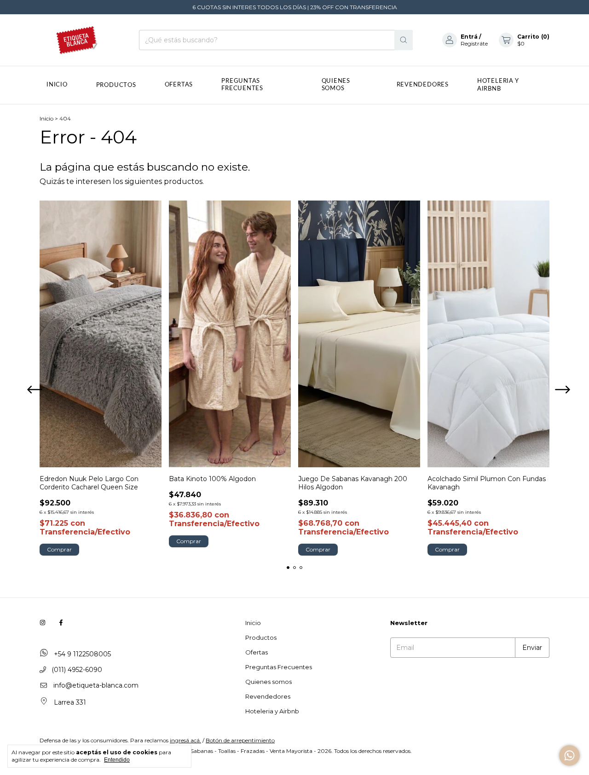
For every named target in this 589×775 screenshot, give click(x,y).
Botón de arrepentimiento (240, 740)
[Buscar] (403, 40)
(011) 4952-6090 (76, 670)
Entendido (117, 760)
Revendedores (423, 85)
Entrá (469, 36)
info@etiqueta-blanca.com (96, 685)
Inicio (57, 85)
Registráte (474, 43)
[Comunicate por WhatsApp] (569, 755)
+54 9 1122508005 (81, 654)
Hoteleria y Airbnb (272, 711)
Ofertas (179, 85)
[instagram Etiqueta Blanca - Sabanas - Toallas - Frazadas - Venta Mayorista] (43, 622)
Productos (116, 85)
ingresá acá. (185, 740)
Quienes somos (336, 85)
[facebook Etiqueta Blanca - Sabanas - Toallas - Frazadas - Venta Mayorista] (61, 622)
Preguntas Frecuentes (242, 85)
